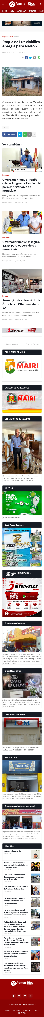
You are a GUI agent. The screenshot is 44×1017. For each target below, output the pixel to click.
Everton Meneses (29, 1004)
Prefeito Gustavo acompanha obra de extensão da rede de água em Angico (16, 953)
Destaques (6, 175)
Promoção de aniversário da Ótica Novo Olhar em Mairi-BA (21, 303)
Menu (3, 4)
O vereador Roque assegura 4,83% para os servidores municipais (21, 245)
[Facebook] (26, 57)
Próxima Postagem (33, 344)
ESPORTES (26, 1010)
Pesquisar (41, 4)
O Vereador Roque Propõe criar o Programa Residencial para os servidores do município (21, 185)
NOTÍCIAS (16, 1010)
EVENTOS (32, 11)
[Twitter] (30, 57)
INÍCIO (4, 11)
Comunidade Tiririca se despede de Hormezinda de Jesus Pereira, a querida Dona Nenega (16, 966)
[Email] (34, 57)
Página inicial (7, 37)
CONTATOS (22, 1013)
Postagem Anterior (11, 344)
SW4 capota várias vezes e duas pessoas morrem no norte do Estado (14, 877)
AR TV (12, 11)
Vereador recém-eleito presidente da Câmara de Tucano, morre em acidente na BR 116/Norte (16, 941)
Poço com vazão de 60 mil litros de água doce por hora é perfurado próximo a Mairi (16, 912)
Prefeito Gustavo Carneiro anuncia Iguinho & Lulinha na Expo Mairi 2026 (16, 865)
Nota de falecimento (12, 851)
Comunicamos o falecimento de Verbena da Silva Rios (16, 887)
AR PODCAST (21, 11)
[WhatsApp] (39, 57)
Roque (16, 37)
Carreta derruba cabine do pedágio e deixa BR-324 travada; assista (15, 900)
